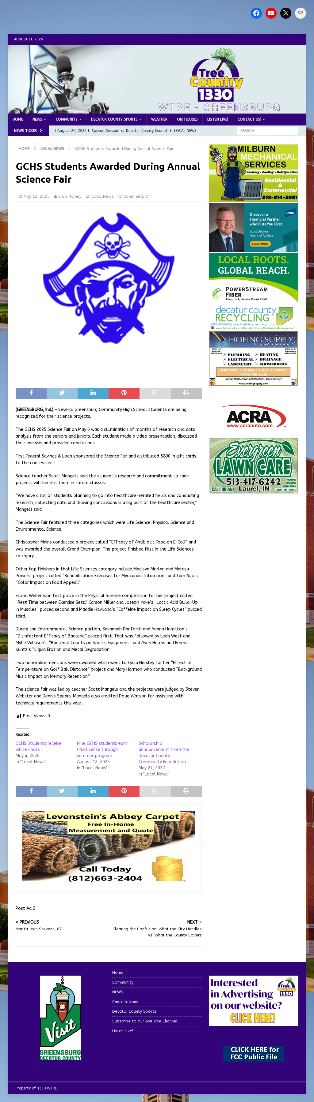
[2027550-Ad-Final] (253, 248)
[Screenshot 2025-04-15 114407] (253, 490)
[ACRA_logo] (253, 424)
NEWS (37, 119)
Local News (103, 196)
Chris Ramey (70, 196)
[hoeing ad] (253, 382)
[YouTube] (271, 13)
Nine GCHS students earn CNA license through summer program (102, 749)
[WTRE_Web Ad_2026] (253, 300)
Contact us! (249, 119)
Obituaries (187, 119)
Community (67, 119)
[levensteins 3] (108, 881)
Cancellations (125, 1001)
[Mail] (300, 13)
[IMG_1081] (253, 198)
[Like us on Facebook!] (256, 13)
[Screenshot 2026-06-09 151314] (253, 326)
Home (18, 119)
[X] (285, 13)
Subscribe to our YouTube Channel (145, 1021)
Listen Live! (217, 119)
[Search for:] (267, 130)
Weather (159, 119)
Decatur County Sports (114, 119)
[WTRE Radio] (157, 110)
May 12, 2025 (37, 196)
